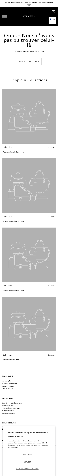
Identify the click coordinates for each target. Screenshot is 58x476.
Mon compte (6, 381)
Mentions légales (7, 405)
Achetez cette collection (11, 152)
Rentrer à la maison (29, 62)
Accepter (27, 455)
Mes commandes (8, 386)
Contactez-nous (7, 388)
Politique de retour (8, 411)
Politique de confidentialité (10, 408)
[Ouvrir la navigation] (5, 16)
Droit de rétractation (8, 413)
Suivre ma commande (9, 383)
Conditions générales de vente (12, 403)
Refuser (27, 462)
